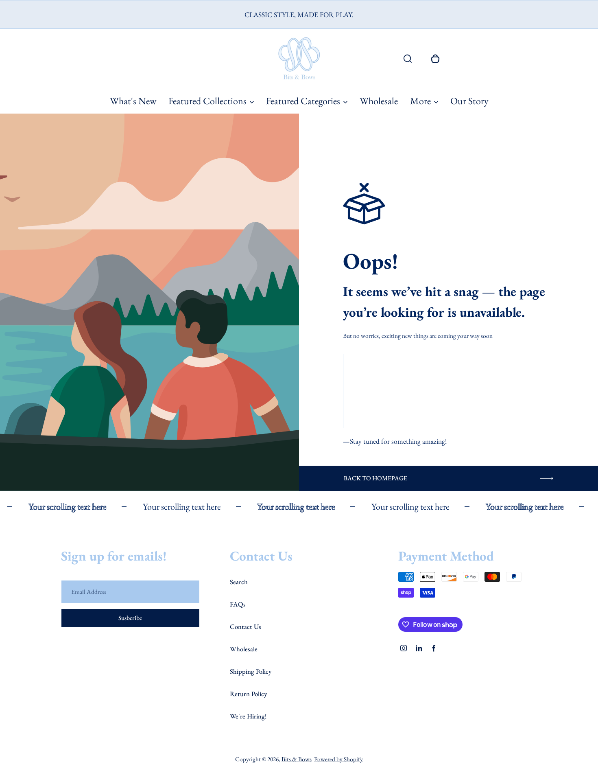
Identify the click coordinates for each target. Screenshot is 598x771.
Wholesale (379, 101)
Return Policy (248, 693)
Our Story (469, 101)
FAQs (238, 604)
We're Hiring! (248, 716)
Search (239, 581)
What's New (133, 101)
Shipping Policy (250, 671)
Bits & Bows (297, 759)
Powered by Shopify (338, 759)
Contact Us (245, 626)
